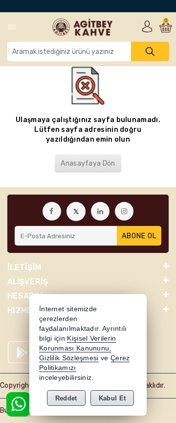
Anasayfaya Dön (88, 163)
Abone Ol (139, 236)
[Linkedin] (100, 211)
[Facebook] (52, 211)
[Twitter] (76, 211)
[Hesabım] (147, 26)
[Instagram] (124, 211)
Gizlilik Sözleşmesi (69, 358)
